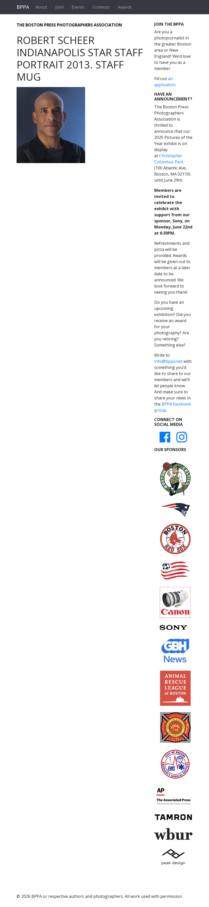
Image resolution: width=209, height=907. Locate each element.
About (41, 7)
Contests (101, 7)
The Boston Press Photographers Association (69, 25)
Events (78, 7)
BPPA (23, 7)
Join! (59, 7)
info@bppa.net (168, 361)
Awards (125, 7)
